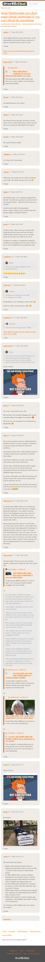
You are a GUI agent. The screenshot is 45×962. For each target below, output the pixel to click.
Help (21, 950)
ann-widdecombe (5, 26)
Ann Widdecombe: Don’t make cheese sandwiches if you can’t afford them (20, 717)
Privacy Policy (7, 935)
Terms (25, 953)
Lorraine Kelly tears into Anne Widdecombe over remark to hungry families (18, 675)
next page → (7, 919)
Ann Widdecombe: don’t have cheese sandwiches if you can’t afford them (19, 575)
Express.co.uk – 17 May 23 (17, 669)
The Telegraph (12, 67)
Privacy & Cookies (34, 953)
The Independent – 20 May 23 (18, 697)
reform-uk (14, 26)
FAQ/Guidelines (22, 931)
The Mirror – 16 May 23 (16, 733)
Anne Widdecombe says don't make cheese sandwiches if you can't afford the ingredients (20, 16)
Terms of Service (35, 931)
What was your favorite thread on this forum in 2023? (18, 52)
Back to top (30, 950)
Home (4, 931)
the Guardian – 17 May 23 (16, 569)
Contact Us (13, 950)
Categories (11, 931)
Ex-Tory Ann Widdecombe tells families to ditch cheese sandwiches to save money (19, 739)
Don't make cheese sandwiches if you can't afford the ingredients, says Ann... (18, 73)
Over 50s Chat (5, 8)
